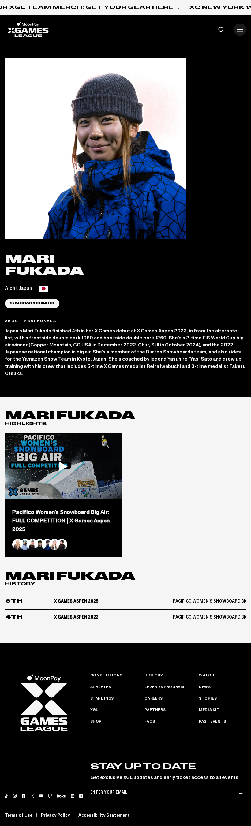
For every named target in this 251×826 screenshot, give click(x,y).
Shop (96, 721)
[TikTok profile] (6, 796)
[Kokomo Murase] (61, 544)
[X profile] (32, 796)
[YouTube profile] (41, 796)
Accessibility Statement (104, 815)
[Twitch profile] (50, 796)
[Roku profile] (61, 796)
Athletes (100, 687)
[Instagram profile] (15, 796)
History (153, 675)
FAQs (149, 721)
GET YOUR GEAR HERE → (133, 7)
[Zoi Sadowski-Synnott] (32, 544)
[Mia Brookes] (39, 544)
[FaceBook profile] (24, 796)
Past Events (212, 721)
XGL (94, 710)
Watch (206, 675)
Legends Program (164, 687)
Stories (208, 699)
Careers (153, 699)
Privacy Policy (55, 815)
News (205, 687)
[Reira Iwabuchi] (25, 544)
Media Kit (209, 710)
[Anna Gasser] (17, 544)
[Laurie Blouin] (54, 544)
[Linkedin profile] (72, 796)
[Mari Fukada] (47, 544)
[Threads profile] (81, 796)
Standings (102, 699)
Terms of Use (18, 815)
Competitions (106, 675)
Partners (155, 710)
